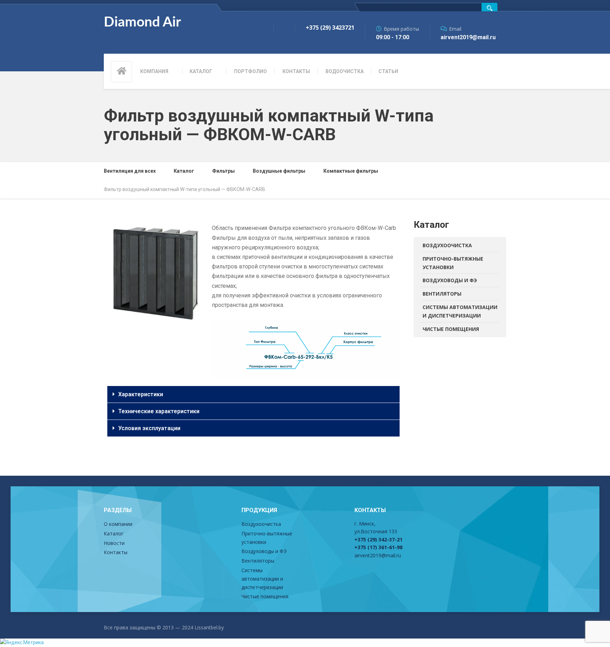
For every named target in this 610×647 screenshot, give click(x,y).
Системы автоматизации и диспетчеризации (460, 311)
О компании (118, 524)
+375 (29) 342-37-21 (378, 539)
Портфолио (250, 71)
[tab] (253, 394)
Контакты (296, 71)
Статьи (388, 71)
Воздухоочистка (447, 245)
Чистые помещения (451, 329)
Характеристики (140, 394)
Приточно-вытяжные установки (453, 263)
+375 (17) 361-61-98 (378, 547)
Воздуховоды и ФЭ (450, 280)
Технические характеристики (158, 411)
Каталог (201, 71)
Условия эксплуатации (149, 428)
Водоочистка (344, 71)
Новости (114, 543)
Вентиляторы (442, 293)
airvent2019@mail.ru (377, 555)
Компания (154, 71)
